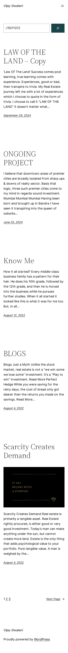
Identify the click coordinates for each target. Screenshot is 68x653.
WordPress (42, 639)
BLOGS (14, 353)
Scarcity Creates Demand (29, 451)
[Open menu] (62, 6)
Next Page (55, 599)
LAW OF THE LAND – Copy (24, 56)
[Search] (58, 28)
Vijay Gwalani (13, 6)
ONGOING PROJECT (19, 158)
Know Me (18, 260)
